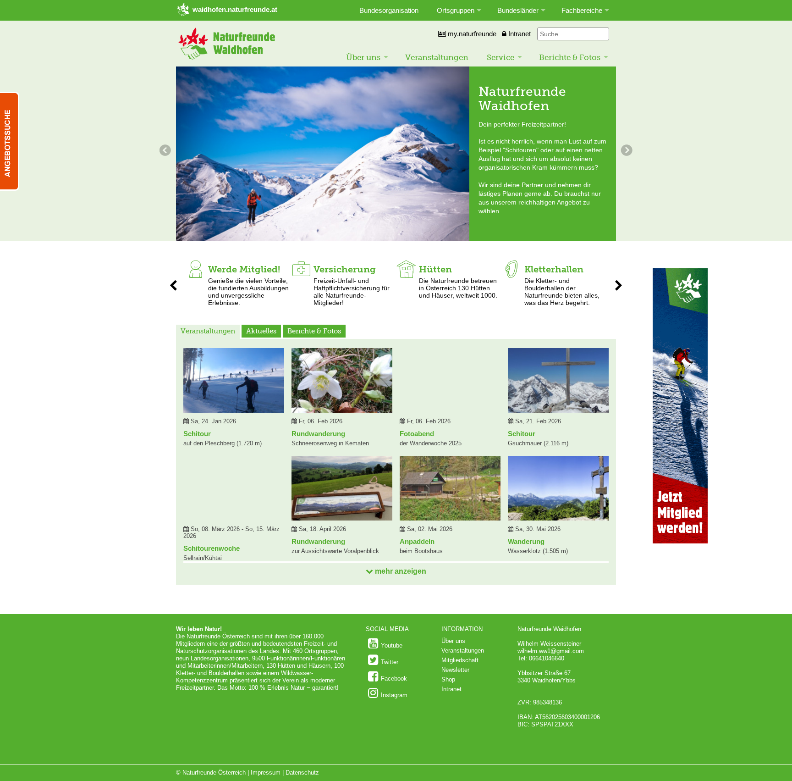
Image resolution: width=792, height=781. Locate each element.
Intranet (518, 34)
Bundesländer (518, 10)
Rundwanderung (318, 434)
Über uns (363, 57)
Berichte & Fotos (569, 57)
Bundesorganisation (388, 10)
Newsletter (455, 669)
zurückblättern (625, 151)
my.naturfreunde (471, 34)
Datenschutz (302, 772)
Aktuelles (261, 331)
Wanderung (526, 541)
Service (500, 57)
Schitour (197, 434)
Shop (448, 679)
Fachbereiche (581, 10)
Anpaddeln (417, 541)
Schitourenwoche (211, 548)
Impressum (265, 772)
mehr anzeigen (399, 571)
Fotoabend (417, 434)
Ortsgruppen (455, 10)
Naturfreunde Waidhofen (522, 98)
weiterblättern (166, 151)
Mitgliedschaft (459, 660)
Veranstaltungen (436, 57)
